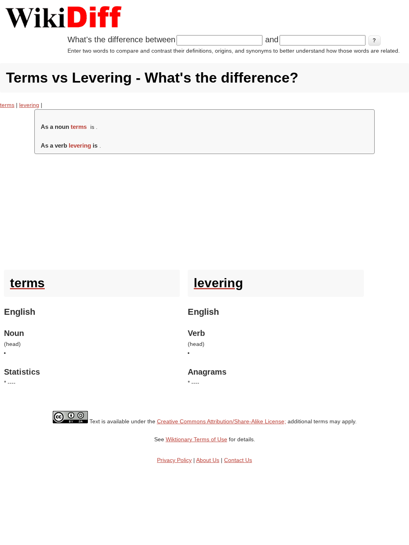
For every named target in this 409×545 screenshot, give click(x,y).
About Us (207, 460)
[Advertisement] (204, 210)
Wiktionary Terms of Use (196, 439)
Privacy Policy (174, 460)
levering (29, 105)
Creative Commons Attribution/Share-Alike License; (221, 421)
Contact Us (238, 460)
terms (7, 105)
